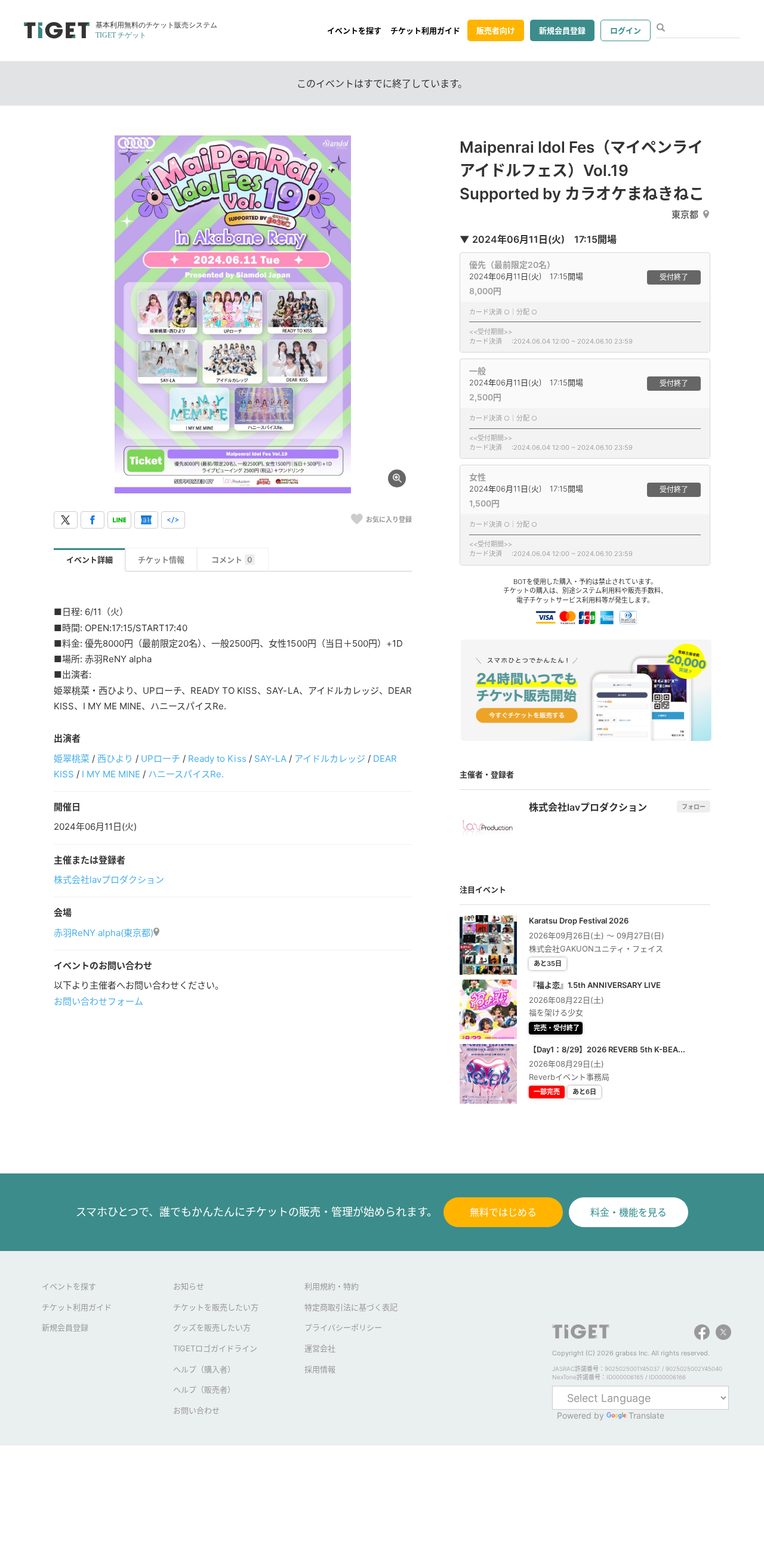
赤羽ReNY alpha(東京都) (103, 932)
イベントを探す (354, 30)
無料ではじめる (503, 1212)
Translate (646, 1415)
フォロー (694, 806)
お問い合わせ (196, 1410)
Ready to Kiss (217, 758)
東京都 (684, 214)
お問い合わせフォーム (98, 1001)
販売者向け (495, 30)
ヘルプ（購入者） (204, 1369)
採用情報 (319, 1369)
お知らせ (188, 1286)
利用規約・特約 (331, 1286)
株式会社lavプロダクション (109, 879)
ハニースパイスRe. (186, 774)
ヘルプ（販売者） (204, 1389)
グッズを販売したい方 (212, 1327)
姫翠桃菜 (72, 758)
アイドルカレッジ (329, 758)
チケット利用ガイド (425, 30)
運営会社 (319, 1348)
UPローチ (160, 758)
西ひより (115, 758)
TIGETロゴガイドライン (215, 1348)
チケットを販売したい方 (215, 1307)
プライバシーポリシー (343, 1327)
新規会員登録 (562, 30)
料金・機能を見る (628, 1212)
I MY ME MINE (111, 774)
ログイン (625, 30)
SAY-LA (270, 758)
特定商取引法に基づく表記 (351, 1307)
